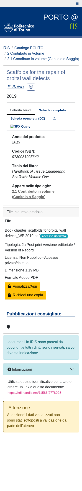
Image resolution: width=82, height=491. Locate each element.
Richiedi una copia (27, 295)
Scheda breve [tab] (20, 110)
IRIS (6, 48)
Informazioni (21, 369)
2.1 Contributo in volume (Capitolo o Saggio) (43, 59)
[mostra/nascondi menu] (77, 3)
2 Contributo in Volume (25, 53)
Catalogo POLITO (28, 48)
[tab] (54, 119)
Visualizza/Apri (24, 286)
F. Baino (16, 86)
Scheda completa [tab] (52, 110)
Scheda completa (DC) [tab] (27, 118)
